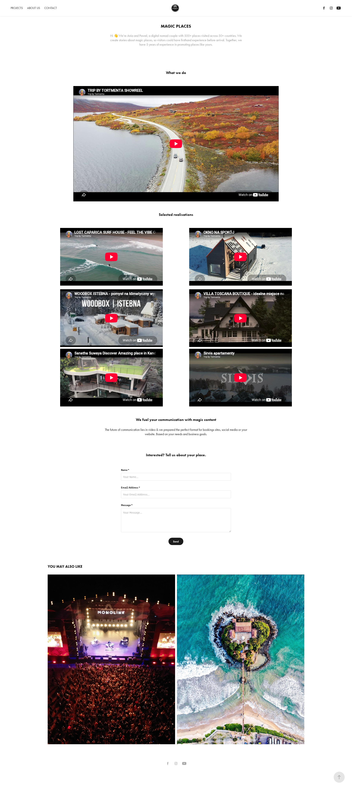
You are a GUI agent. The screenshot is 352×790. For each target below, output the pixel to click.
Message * (127, 505)
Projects (17, 8)
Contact (50, 8)
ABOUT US (33, 8)
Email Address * (130, 487)
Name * (125, 470)
